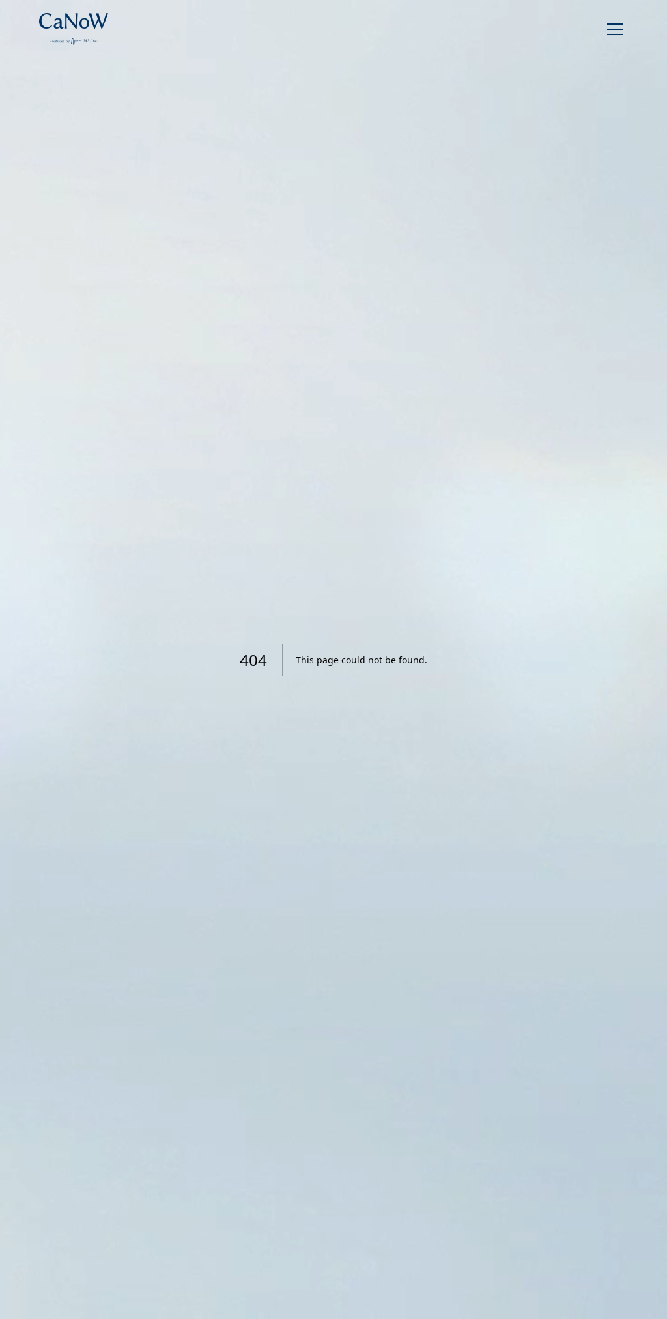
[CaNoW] (73, 29)
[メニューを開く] (615, 29)
